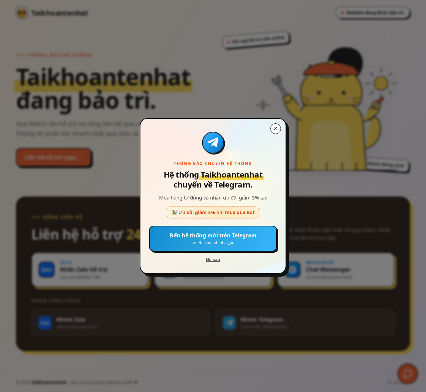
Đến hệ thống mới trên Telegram (213, 238)
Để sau (213, 259)
